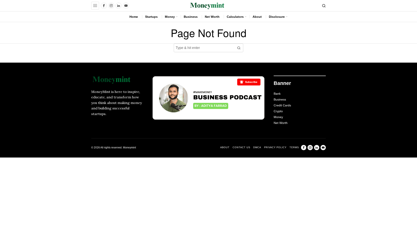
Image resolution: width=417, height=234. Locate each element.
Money (278, 117)
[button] (239, 48)
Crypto (278, 111)
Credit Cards (282, 105)
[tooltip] (104, 6)
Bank (277, 93)
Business (280, 99)
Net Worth (281, 123)
